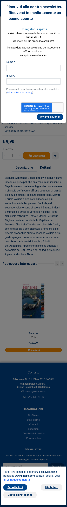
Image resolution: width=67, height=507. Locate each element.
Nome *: (10, 61)
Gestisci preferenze (20, 494)
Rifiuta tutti (51, 487)
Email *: (10, 75)
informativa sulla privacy (19, 92)
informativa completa (16, 479)
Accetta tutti (15, 487)
